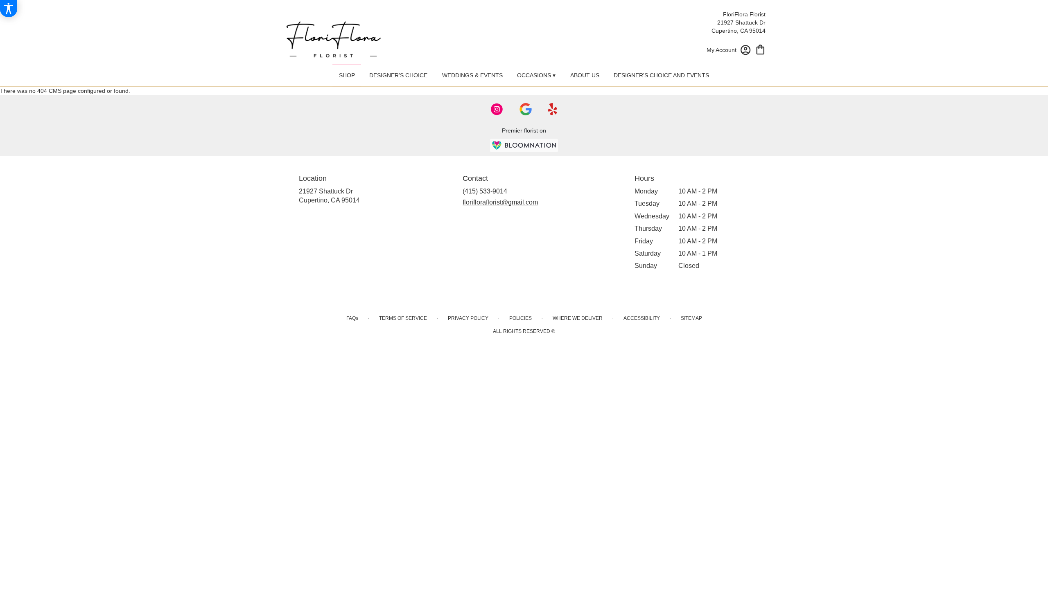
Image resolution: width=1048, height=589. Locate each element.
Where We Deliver (578, 318)
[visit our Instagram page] (497, 109)
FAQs (352, 318)
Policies (520, 318)
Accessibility (641, 318)
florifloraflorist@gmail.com (500, 202)
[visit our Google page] (525, 109)
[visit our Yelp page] (553, 109)
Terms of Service (403, 318)
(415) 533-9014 (485, 191)
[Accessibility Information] (8, 8)
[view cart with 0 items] (760, 49)
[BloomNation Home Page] (524, 145)
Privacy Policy (468, 318)
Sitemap (691, 318)
